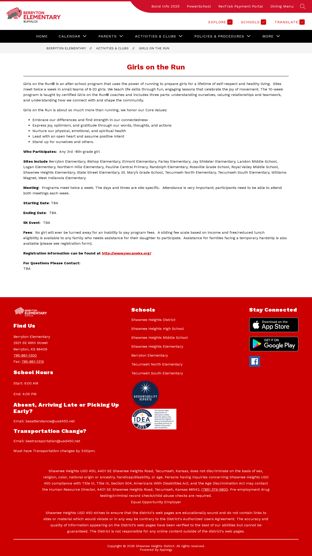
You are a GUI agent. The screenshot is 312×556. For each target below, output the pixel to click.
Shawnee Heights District (153, 320)
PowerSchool (199, 6)
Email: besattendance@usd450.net (44, 421)
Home (42, 36)
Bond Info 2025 (165, 6)
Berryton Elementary (66, 48)
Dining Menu (282, 6)
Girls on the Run (154, 48)
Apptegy (165, 549)
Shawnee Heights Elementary (157, 346)
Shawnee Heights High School (157, 328)
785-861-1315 (32, 361)
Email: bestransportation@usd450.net (46, 441)
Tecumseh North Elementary (156, 364)
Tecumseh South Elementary (157, 373)
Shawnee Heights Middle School (159, 337)
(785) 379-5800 (214, 489)
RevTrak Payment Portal (240, 6)
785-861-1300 (25, 355)
